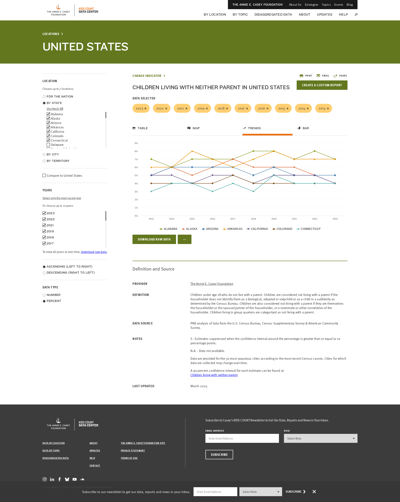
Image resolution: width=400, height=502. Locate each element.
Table (143, 128)
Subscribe (219, 454)
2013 (322, 108)
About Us (295, 4)
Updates (324, 14)
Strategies (312, 4)
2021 (180, 108)
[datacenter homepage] (88, 10)
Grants (338, 4)
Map (196, 128)
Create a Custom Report (322, 85)
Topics (326, 4)
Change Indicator (146, 76)
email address (214, 430)
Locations (50, 34)
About (304, 14)
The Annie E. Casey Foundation (257, 4)
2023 (139, 108)
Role (287, 430)
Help (343, 14)
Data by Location (53, 442)
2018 (221, 108)
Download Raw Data (154, 239)
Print (308, 75)
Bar (306, 128)
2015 (281, 108)
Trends (254, 128)
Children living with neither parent (213, 374)
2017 (241, 108)
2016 (261, 108)
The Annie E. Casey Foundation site (143, 442)
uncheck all (55, 108)
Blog (350, 4)
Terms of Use (129, 457)
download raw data (94, 251)
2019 (200, 108)
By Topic (240, 14)
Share (343, 75)
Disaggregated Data (273, 14)
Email (325, 75)
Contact (95, 465)
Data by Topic (51, 450)
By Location (215, 14)
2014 (301, 108)
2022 (160, 108)
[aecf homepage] (58, 10)
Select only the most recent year (61, 198)
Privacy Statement (133, 450)
